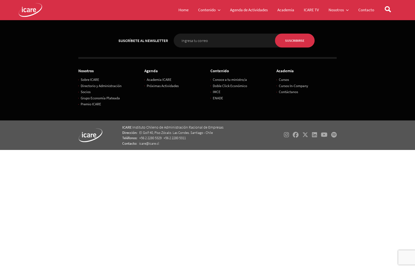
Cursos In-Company (293, 85)
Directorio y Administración (101, 85)
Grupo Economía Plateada (100, 98)
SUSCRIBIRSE (295, 40)
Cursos (284, 79)
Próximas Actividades (163, 85)
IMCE (216, 91)
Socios (86, 91)
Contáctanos (288, 91)
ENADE (218, 98)
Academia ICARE (159, 79)
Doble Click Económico (230, 85)
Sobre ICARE (90, 79)
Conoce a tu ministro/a (230, 79)
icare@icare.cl (149, 143)
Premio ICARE (91, 104)
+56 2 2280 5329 (150, 138)
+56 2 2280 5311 (175, 138)
